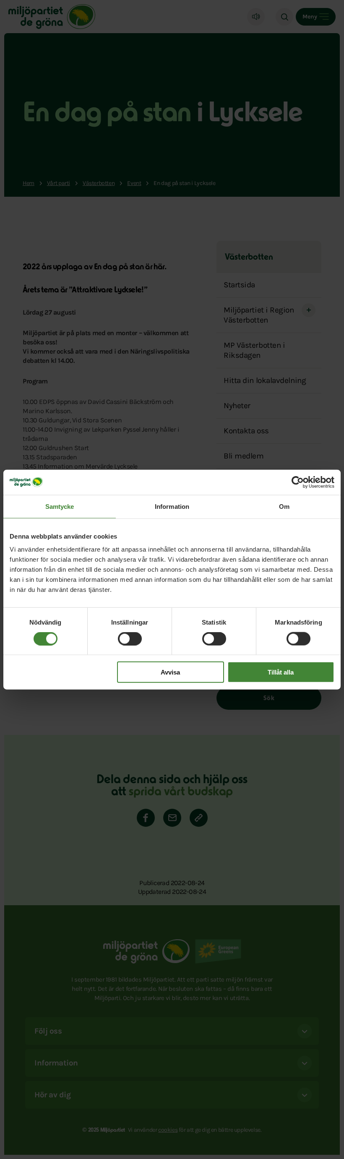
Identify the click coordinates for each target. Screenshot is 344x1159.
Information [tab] (172, 506)
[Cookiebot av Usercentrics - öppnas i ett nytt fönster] (297, 482)
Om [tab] (284, 506)
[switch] (130, 638)
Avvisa (170, 672)
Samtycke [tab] (59, 506)
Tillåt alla (281, 672)
